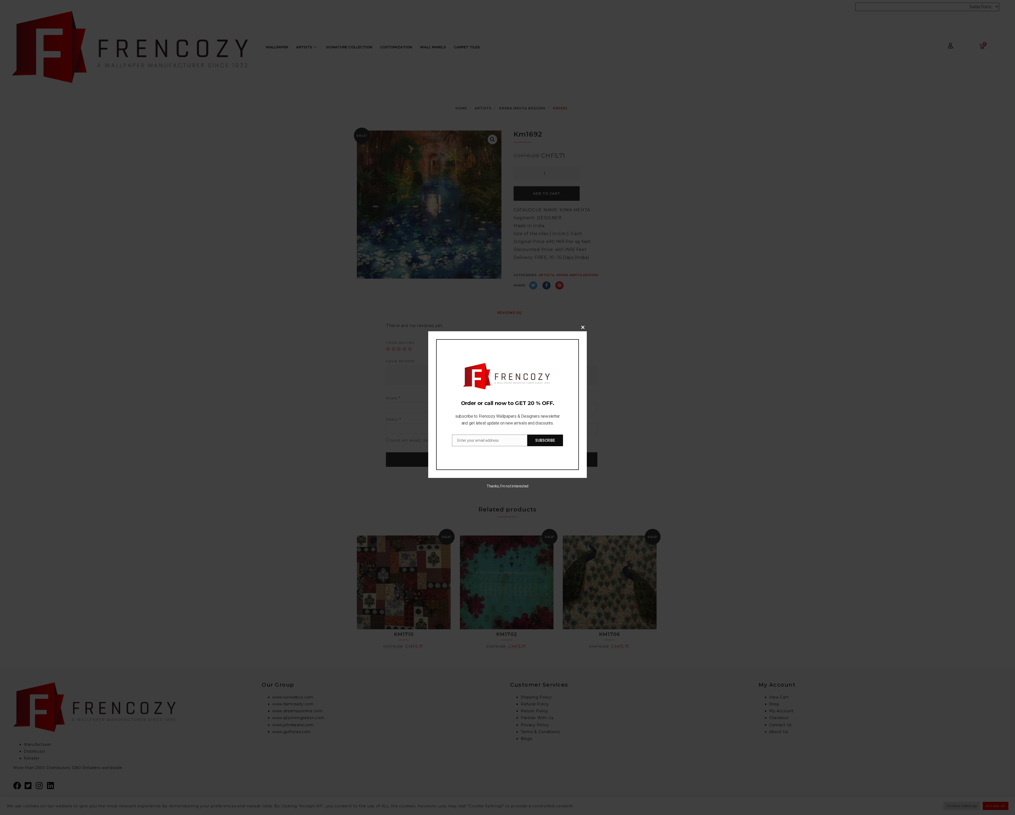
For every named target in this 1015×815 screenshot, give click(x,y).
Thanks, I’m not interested (507, 486)
